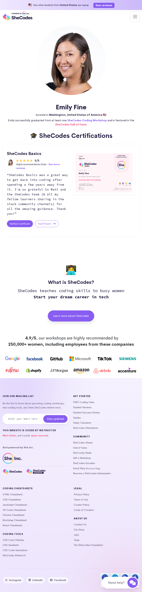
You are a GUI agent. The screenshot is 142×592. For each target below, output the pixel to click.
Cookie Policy (81, 504)
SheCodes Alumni (82, 442)
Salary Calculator (82, 422)
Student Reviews (82, 407)
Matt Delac (9, 435)
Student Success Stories (86, 412)
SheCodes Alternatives (85, 427)
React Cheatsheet (12, 525)
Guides (77, 417)
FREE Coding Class (83, 402)
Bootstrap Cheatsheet (15, 520)
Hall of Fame (80, 447)
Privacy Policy (81, 494)
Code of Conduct (84, 510)
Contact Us (80, 524)
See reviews (104, 5)
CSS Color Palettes (13, 540)
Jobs (76, 534)
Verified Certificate (20, 223)
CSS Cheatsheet (12, 499)
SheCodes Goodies (84, 463)
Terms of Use (81, 499)
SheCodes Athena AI (14, 555)
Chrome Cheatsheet (13, 515)
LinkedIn (37, 580)
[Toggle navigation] (135, 16)
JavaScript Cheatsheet (15, 504)
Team (76, 540)
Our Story (79, 529)
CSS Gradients (11, 545)
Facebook (60, 580)
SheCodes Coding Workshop (87, 120)
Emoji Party (79, 468)
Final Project (45, 223)
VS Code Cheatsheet (14, 510)
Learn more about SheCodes (71, 316)
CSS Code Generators (15, 550)
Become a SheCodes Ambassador (92, 473)
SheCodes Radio (82, 452)
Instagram (15, 580)
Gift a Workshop (82, 458)
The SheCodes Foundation (88, 545)
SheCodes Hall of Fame (71, 124)
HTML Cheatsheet (13, 494)
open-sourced (39, 435)
